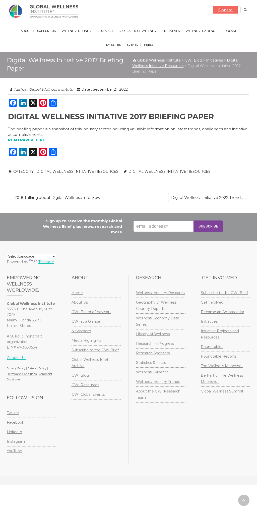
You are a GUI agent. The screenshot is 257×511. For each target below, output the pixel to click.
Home (77, 293)
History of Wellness (153, 334)
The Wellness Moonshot (222, 366)
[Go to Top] (243, 500)
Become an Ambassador (222, 312)
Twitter (13, 413)
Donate (225, 10)
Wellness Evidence (201, 31)
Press (148, 44)
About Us (80, 302)
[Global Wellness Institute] (45, 11)
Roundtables (212, 347)
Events (132, 44)
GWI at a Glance (86, 321)
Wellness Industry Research (160, 293)
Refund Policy (37, 368)
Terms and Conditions (22, 374)
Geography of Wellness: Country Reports (156, 305)
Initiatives (171, 31)
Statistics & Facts (151, 362)
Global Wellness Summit (222, 391)
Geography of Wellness (138, 31)
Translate (46, 262)
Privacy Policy (16, 368)
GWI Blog (80, 375)
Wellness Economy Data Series (157, 321)
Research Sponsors (153, 353)
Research (105, 31)
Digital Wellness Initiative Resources (77, 171)
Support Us (46, 31)
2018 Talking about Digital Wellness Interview (55, 197)
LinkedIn (14, 432)
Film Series (112, 44)
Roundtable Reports (218, 356)
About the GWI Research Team (158, 394)
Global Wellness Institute (50, 89)
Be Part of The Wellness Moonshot (222, 378)
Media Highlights (86, 340)
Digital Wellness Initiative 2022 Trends (209, 197)
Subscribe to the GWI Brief (95, 350)
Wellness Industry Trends (158, 381)
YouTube (14, 451)
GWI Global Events (88, 394)
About (26, 31)
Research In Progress (155, 343)
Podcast (229, 31)
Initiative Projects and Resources (220, 334)
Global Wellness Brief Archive (90, 362)
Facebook (15, 422)
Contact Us (16, 358)
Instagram (16, 441)
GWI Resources (85, 385)
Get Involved (212, 302)
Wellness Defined (76, 31)
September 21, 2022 (110, 89)
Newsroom (81, 331)
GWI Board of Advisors (91, 312)
